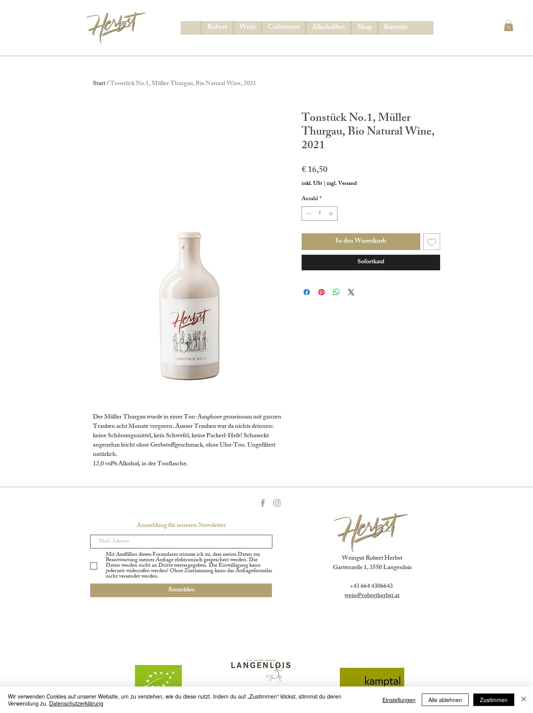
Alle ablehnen (445, 700)
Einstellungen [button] (399, 700)
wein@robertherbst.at (372, 596)
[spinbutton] (320, 213)
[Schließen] (523, 700)
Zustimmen (494, 700)
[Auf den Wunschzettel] (432, 241)
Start (99, 84)
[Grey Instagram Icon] (277, 503)
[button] (508, 25)
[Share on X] (351, 292)
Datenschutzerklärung (76, 703)
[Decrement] (308, 213)
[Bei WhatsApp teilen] (336, 292)
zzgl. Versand (342, 184)
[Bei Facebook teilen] (306, 292)
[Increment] (331, 213)
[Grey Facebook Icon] (263, 503)
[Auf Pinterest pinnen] (321, 292)
